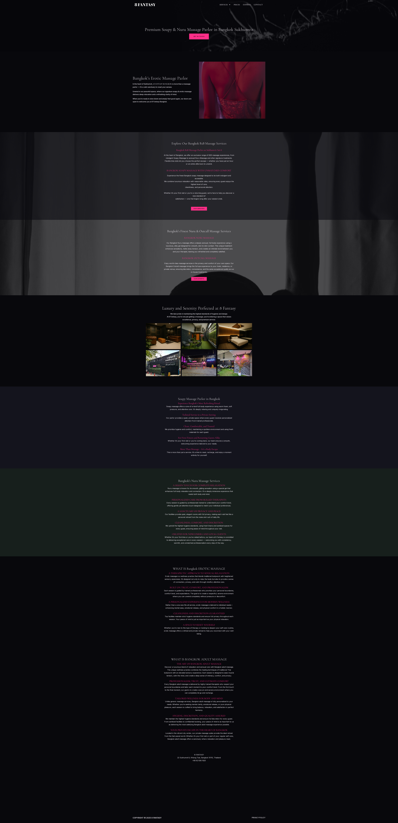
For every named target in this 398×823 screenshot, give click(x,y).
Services (224, 5)
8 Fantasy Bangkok (162, 84)
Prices (237, 5)
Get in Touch (199, 36)
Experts (247, 5)
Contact (258, 5)
